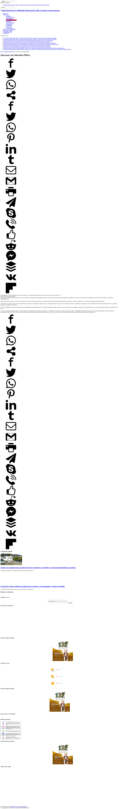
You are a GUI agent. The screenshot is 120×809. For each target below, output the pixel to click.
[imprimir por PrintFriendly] (11, 196)
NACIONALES (9, 18)
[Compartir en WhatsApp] (11, 89)
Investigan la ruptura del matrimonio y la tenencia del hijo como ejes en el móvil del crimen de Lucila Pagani (27, 46)
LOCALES (8, 16)
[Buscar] (1, 1)
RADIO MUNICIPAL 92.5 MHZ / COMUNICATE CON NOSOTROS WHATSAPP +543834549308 (26, 5)
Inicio (2, 51)
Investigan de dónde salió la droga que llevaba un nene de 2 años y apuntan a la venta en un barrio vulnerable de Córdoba (30, 39)
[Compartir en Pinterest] (11, 143)
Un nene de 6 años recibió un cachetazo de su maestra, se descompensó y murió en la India (33, 586)
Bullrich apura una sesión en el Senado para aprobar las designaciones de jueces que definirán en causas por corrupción (29, 43)
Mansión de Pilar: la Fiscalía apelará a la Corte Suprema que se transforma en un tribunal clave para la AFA (26, 45)
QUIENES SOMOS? (8, 30)
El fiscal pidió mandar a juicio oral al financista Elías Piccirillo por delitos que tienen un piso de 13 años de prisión (28, 40)
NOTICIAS (6, 15)
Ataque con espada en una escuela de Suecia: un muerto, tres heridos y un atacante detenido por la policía (38, 568)
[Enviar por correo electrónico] (11, 175)
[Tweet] (11, 78)
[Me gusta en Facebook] (11, 239)
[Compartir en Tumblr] (11, 164)
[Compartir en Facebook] (11, 68)
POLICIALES (9, 24)
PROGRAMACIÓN (7, 32)
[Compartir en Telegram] (11, 207)
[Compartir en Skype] (11, 217)
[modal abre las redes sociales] (11, 100)
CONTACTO (6, 33)
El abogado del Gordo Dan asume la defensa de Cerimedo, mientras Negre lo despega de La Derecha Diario (27, 41)
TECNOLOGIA (9, 28)
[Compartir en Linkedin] (11, 153)
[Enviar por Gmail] (11, 185)
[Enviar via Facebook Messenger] (11, 260)
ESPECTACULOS (10, 22)
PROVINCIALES (10, 17)
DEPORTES (9, 21)
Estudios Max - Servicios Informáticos (18, 806)
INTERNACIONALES (11, 20)
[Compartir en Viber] (11, 228)
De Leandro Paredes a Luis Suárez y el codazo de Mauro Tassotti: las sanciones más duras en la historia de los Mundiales (29, 38)
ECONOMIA (9, 25)
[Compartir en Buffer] (11, 271)
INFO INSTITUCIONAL (9, 29)
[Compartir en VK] (11, 282)
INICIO (5, 13)
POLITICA (9, 26)
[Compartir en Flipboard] (11, 292)
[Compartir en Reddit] (11, 250)
